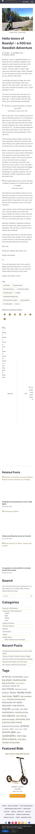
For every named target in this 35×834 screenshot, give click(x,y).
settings (20, 827)
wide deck (22, 739)
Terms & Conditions (23, 814)
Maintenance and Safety (13, 808)
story (17, 304)
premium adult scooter (12, 722)
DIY (18, 686)
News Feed (27, 808)
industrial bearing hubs (10, 296)
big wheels (7, 680)
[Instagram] (13, 823)
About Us (20, 811)
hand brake (7, 696)
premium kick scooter (10, 726)
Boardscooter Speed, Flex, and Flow (15, 662)
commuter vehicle (23, 289)
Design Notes (7, 637)
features (5, 693)
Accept (5, 831)
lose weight (15, 709)
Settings (13, 831)
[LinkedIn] (20, 314)
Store (18, 817)
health (17, 292)
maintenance (8, 712)
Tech (6, 620)
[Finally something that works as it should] (17, 521)
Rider (6, 616)
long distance (24, 300)
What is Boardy (9, 739)
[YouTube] (16, 823)
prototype (5, 729)
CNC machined (20, 683)
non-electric (8, 715)
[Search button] (31, 596)
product (24, 725)
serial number (18, 729)
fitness (13, 692)
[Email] (30, 314)
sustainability (9, 735)
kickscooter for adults (10, 300)
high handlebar (26, 696)
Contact (28, 811)
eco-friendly (8, 689)
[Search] (32, 2)
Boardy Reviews (8, 289)
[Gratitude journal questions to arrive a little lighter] (17, 487)
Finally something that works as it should (16, 536)
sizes (25, 729)
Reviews (5, 629)
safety (11, 729)
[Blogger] (23, 823)
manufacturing (21, 712)
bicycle (26, 677)
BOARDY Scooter (17, 787)
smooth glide (7, 304)
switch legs (21, 736)
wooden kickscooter (11, 742)
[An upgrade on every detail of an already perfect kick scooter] (17, 553)
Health (7, 613)
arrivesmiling (17, 677)
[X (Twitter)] (9, 314)
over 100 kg (21, 716)
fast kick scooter (21, 689)
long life (6, 709)
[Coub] (29, 823)
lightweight (6, 705)
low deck (24, 709)
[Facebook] (4, 314)
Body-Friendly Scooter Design (15, 639)
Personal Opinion (9, 55)
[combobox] (15, 596)
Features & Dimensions (10, 608)
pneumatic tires (23, 719)
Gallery (7, 811)
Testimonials (7, 631)
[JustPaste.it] (26, 823)
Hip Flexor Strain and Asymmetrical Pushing (17, 659)
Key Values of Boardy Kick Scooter (14, 665)
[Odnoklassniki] (4, 319)
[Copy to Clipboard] (25, 314)
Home (4, 806)
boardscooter (17, 285)
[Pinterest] (15, 314)
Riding (7, 618)
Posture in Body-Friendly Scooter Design (16, 656)
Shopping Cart (26, 817)
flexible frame (7, 292)
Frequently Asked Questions (12, 611)
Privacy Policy (9, 817)
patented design (8, 719)
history (4, 699)
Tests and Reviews (26, 806)
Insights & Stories (8, 623)
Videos (5, 634)
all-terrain (6, 285)
